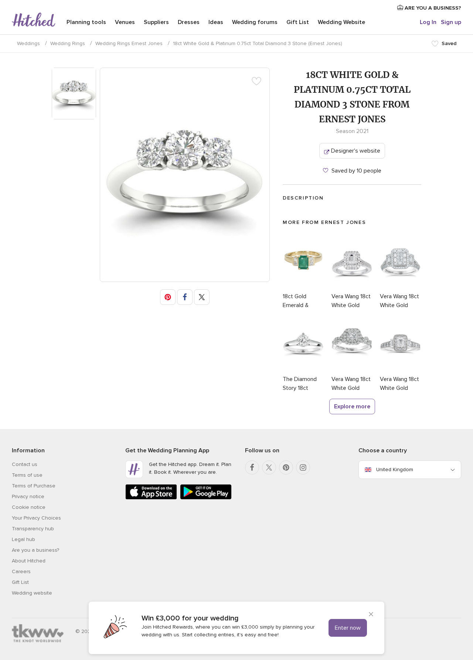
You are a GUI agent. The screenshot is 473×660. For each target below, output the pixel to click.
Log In (428, 22)
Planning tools (86, 22)
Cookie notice (28, 507)
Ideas (215, 22)
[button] (168, 297)
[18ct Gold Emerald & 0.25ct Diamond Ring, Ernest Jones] (303, 287)
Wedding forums (255, 22)
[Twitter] (269, 467)
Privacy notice (28, 496)
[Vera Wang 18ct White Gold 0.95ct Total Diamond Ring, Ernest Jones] (400, 370)
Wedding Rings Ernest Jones (129, 43)
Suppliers (156, 22)
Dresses (189, 22)
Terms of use (27, 475)
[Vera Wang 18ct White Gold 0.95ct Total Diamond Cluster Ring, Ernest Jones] (400, 287)
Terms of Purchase (33, 486)
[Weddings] (33, 20)
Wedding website (32, 593)
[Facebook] (252, 467)
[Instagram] (303, 467)
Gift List (297, 22)
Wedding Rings (67, 43)
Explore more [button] (352, 406)
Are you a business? (35, 550)
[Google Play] (206, 498)
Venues (125, 22)
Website (341, 22)
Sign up (451, 22)
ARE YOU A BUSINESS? (432, 8)
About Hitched (28, 561)
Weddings (28, 43)
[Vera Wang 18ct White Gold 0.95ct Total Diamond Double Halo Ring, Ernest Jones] (352, 370)
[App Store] (151, 498)
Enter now (348, 628)
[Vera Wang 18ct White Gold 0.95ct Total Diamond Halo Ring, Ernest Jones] (352, 287)
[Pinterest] (286, 467)
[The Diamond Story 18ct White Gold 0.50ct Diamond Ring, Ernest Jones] (303, 370)
